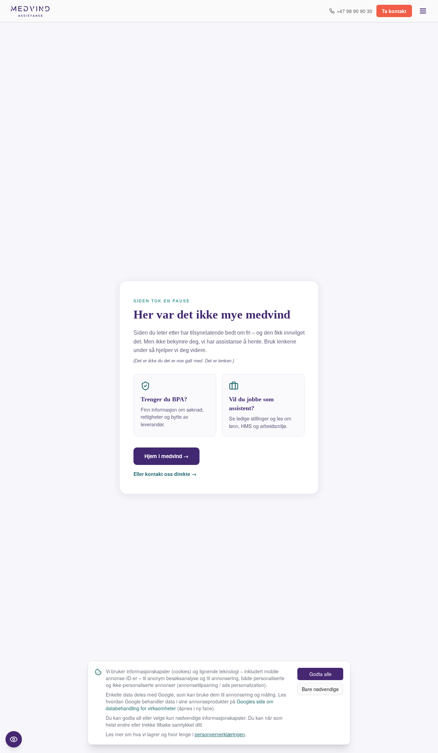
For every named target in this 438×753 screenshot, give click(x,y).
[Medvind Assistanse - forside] (30, 11)
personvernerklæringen (220, 734)
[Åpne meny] (423, 11)
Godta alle (320, 674)
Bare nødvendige (320, 689)
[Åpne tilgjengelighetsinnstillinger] (13, 739)
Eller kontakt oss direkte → (164, 473)
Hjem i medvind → (166, 456)
